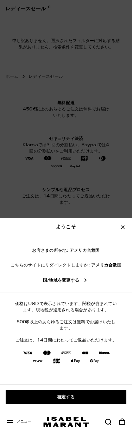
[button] (108, 422)
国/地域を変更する (61, 280)
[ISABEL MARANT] (66, 421)
